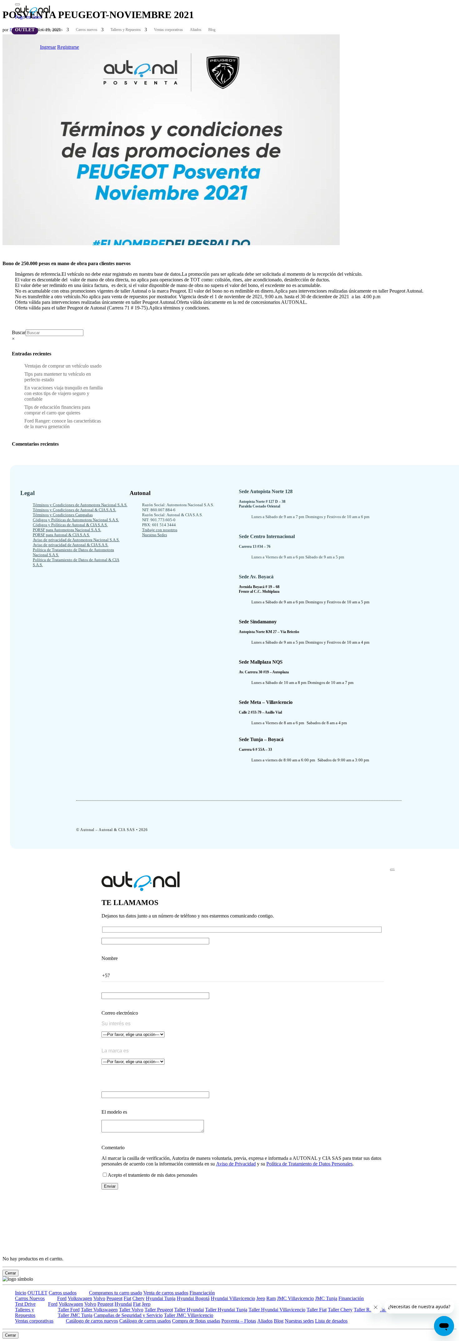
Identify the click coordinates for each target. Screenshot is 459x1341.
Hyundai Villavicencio (233, 1298)
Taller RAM (366, 1309)
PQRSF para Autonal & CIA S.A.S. (61, 534)
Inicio (20, 1292)
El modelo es (114, 1112)
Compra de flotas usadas (196, 1321)
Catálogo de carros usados (145, 1321)
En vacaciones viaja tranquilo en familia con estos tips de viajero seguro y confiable (64, 393)
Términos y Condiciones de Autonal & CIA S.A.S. (74, 509)
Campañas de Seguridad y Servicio (128, 1315)
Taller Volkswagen (99, 1309)
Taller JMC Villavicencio (188, 1315)
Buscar (19, 332)
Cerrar (10, 1273)
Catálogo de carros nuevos (92, 1321)
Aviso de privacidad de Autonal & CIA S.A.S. (70, 544)
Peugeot (114, 1298)
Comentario (113, 1147)
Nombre (109, 958)
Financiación (202, 1292)
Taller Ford (69, 1309)
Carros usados (52, 29)
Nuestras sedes (299, 1321)
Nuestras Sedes (154, 534)
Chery (138, 1298)
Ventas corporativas (168, 29)
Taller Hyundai (189, 1309)
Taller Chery (340, 1309)
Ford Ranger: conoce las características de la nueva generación (62, 423)
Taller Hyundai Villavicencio (277, 1309)
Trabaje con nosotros (159, 529)
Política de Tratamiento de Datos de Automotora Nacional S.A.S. (73, 552)
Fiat (127, 1298)
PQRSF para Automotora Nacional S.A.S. (67, 529)
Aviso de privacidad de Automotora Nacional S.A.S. (76, 539)
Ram (271, 1298)
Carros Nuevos (30, 1298)
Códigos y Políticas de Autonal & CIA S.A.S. (70, 524)
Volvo (99, 1298)
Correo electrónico (119, 1013)
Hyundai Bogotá (193, 1298)
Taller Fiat (317, 1309)
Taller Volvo (131, 1309)
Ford (62, 1298)
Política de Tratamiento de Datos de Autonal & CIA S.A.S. (76, 562)
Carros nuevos (86, 29)
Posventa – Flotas (238, 1321)
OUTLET (25, 29)
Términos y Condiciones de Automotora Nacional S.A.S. (80, 504)
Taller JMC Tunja (75, 1315)
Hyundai (123, 1304)
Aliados (195, 29)
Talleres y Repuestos (126, 29)
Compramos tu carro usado (115, 1292)
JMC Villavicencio (295, 1298)
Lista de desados (331, 1321)
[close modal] (392, 870)
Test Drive (25, 1304)
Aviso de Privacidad (236, 1163)
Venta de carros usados (165, 1292)
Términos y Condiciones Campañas (63, 514)
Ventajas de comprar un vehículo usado (62, 366)
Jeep (260, 1298)
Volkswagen (80, 1298)
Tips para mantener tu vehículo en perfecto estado (57, 376)
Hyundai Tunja (160, 1298)
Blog (211, 29)
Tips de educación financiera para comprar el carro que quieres (57, 409)
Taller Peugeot (159, 1309)
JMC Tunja (326, 1298)
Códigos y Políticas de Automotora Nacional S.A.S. (76, 519)
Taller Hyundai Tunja (226, 1309)
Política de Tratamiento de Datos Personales (309, 1163)
